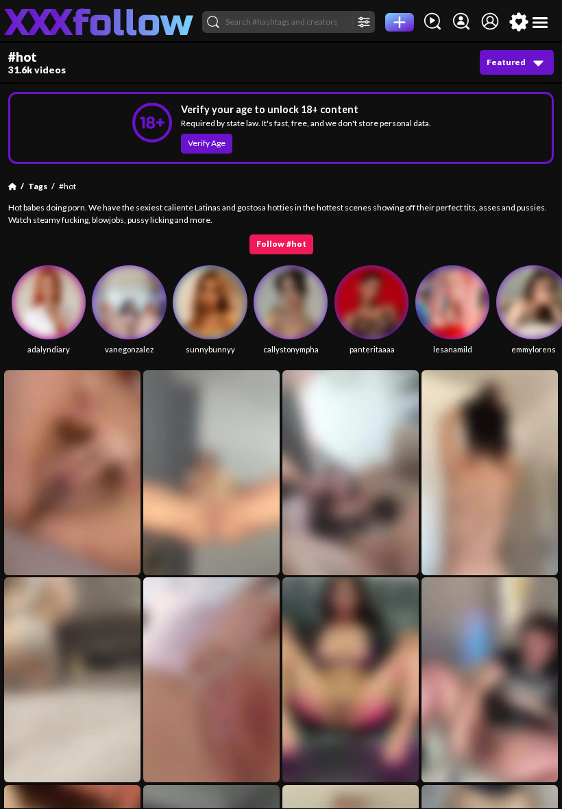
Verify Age (206, 143)
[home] (99, 22)
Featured (506, 62)
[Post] (399, 22)
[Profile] (490, 22)
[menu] (540, 22)
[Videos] (432, 22)
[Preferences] (519, 22)
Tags (37, 186)
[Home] (12, 186)
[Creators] (461, 22)
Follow (281, 244)
